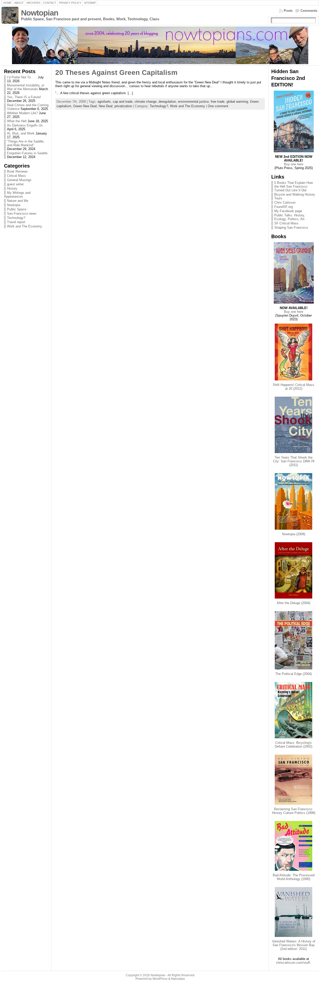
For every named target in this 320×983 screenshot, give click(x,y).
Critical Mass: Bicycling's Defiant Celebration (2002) (293, 744)
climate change (145, 101)
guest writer (15, 184)
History (12, 188)
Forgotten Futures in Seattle (27, 153)
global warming (237, 101)
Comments (308, 11)
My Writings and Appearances (17, 194)
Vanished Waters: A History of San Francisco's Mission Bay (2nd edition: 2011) (293, 945)
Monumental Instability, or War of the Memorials (25, 87)
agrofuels (104, 101)
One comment (218, 106)
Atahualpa (178, 978)
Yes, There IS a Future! (24, 97)
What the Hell (16, 121)
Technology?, (160, 106)
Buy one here (293, 164)
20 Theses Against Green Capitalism (116, 72)
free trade (217, 101)
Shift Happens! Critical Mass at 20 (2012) (293, 386)
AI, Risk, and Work (20, 133)
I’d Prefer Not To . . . (22, 77)
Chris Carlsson (285, 202)
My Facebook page (288, 211)
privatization (123, 106)
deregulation (167, 101)
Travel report (16, 222)
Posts (288, 11)
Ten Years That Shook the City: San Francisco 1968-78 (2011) (293, 461)
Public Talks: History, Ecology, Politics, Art (289, 217)
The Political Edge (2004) (293, 674)
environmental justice (193, 101)
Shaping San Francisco (291, 227)
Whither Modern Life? (22, 113)
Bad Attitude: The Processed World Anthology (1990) (293, 877)
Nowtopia (13, 205)
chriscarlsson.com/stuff (293, 962)
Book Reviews (17, 171)
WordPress (160, 978)
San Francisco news (21, 213)
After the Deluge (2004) (293, 603)
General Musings (19, 180)
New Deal (105, 106)
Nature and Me (17, 201)
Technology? (16, 218)
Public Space (16, 209)
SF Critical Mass (286, 223)
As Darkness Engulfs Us (25, 125)
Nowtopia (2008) (293, 534)
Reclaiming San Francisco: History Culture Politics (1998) (293, 811)
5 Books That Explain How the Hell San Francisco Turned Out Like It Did (293, 186)
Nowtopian (39, 13)
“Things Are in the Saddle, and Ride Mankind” (25, 143)
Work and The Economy (24, 226)
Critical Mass (16, 176)
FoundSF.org (283, 207)
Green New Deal (85, 106)
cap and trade (122, 101)
